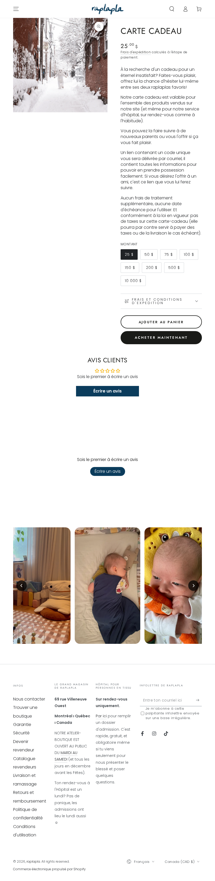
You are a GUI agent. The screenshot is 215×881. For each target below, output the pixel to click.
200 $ (154, 269)
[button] (172, 9)
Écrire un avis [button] (107, 391)
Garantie (22, 724)
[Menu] (16, 9)
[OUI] (199, 700)
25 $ (131, 256)
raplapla (33, 861)
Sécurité (21, 733)
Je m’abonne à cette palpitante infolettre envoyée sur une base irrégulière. (173, 713)
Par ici (101, 716)
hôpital (131, 115)
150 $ (132, 269)
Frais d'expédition (136, 52)
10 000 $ (135, 282)
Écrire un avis (108, 471)
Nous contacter (29, 699)
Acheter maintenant (161, 337)
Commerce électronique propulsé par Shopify (49, 869)
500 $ (176, 269)
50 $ (151, 256)
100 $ (191, 256)
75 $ (170, 256)
